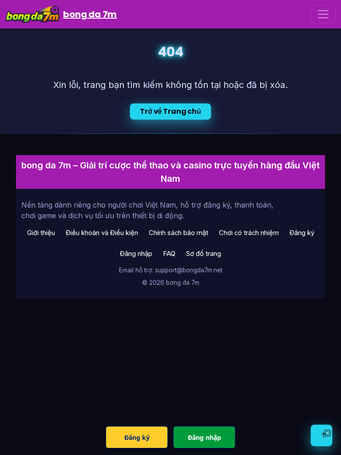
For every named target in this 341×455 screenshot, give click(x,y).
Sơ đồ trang (203, 254)
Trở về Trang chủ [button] (170, 111)
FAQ (169, 254)
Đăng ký (301, 233)
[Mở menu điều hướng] (323, 14)
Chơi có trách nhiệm (249, 233)
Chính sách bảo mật (178, 233)
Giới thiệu (41, 233)
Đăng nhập (136, 254)
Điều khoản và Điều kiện (102, 233)
